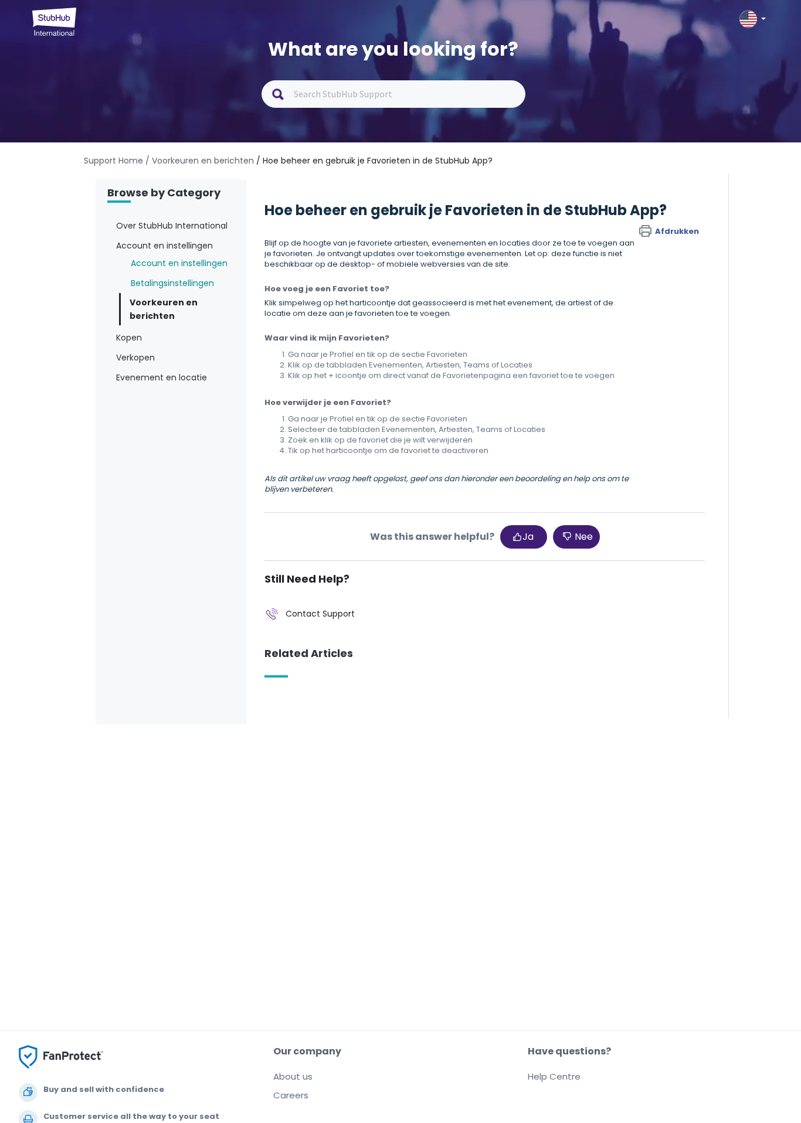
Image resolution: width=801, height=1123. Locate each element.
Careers (290, 1095)
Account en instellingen (179, 263)
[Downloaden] (378, 416)
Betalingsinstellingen (172, 283)
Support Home (113, 160)
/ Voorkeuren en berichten (199, 160)
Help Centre (554, 1076)
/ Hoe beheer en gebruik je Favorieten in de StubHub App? (374, 160)
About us (293, 1076)
